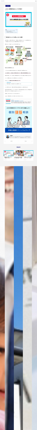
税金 (6, 155)
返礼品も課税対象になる (9, 31)
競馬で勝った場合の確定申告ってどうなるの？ (12, 32)
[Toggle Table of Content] (16, 29)
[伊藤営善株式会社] (3, 1)
